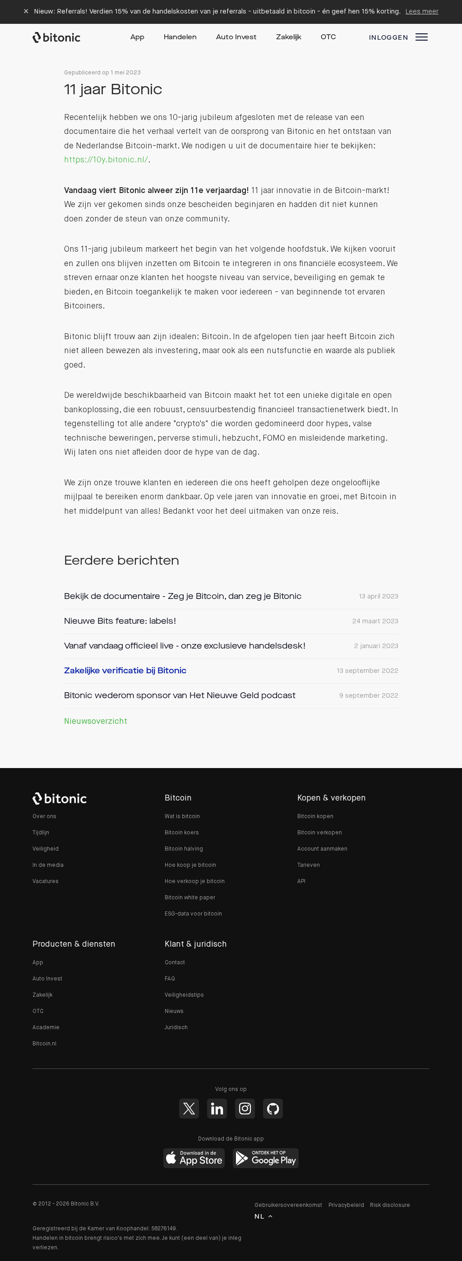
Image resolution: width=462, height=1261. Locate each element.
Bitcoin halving (184, 849)
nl (259, 1217)
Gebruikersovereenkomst (288, 1205)
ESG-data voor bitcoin (193, 914)
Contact (175, 963)
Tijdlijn (40, 833)
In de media (48, 865)
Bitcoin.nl (44, 1044)
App (137, 37)
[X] (189, 1108)
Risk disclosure (390, 1205)
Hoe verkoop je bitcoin (195, 881)
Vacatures (45, 881)
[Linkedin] (217, 1108)
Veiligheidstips (184, 995)
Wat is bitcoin (182, 816)
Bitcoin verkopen (319, 833)
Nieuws (174, 1011)
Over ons (44, 816)
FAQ (170, 979)
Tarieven (308, 865)
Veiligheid (45, 849)
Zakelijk (288, 37)
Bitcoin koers (182, 833)
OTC (328, 37)
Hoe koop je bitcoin (190, 865)
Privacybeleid (346, 1205)
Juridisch (176, 1028)
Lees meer (422, 11)
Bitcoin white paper (190, 898)
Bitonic (64, 37)
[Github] (273, 1108)
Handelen (180, 37)
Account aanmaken (322, 849)
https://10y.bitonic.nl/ (106, 160)
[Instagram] (245, 1108)
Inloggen (388, 38)
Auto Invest (236, 37)
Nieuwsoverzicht (95, 722)
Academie (46, 1028)
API (301, 881)
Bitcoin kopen (315, 816)
